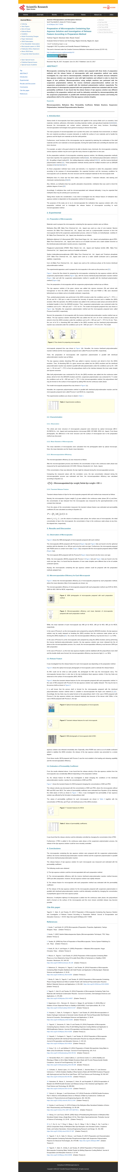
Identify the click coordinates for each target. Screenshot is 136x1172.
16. (48, 1081)
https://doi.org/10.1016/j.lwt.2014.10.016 (59, 1088)
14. (48, 1058)
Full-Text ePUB (102, 27)
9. (47, 1003)
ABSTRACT (24, 73)
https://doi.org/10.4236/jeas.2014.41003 (59, 1031)
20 (64, 186)
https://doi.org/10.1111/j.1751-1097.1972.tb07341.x (63, 1110)
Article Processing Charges (29, 36)
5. (47, 955)
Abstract (100, 20)
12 (63, 162)
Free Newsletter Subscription (30, 44)
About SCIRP (64, 1165)
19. (48, 1114)
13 (54, 165)
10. (48, 1012)
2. (47, 934)
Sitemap (70, 1165)
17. (48, 1093)
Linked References (104, 30)
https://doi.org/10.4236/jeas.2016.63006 (59, 1155)
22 (65, 636)
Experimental (24, 80)
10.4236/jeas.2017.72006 (55, 24)
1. (47, 927)
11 (98, 160)
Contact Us (76, 1165)
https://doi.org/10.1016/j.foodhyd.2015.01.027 (61, 1008)
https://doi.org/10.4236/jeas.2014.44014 (59, 1043)
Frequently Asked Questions (29, 54)
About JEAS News (26, 51)
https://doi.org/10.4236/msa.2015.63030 (96, 984)
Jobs (111, 15)
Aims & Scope (25, 29)
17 (65, 165)
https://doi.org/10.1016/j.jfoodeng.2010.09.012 (61, 1053)
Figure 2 (49, 540)
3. (47, 941)
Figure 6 (67, 685)
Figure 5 (49, 680)
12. (48, 1036)
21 (109, 269)
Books (54, 15)
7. (47, 979)
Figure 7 (49, 784)
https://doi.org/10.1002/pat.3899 (89, 1140)
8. (47, 991)
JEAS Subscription (26, 41)
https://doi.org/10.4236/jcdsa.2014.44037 (60, 998)
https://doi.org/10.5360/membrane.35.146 (60, 963)
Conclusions (24, 87)
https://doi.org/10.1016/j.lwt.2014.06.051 (59, 1076)
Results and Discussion (27, 83)
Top (21, 70)
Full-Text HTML (102, 25)
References (23, 94)
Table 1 (81, 396)
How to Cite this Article (105, 32)
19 (69, 180)
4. (47, 948)
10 (96, 160)
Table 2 (102, 799)
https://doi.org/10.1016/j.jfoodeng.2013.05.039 (61, 1065)
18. (48, 1105)
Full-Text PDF (102, 22)
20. (48, 1124)
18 (66, 180)
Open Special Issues (27, 60)
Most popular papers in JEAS (30, 46)
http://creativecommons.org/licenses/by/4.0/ (60, 52)
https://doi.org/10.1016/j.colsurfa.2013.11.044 (61, 1100)
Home (25, 15)
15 (60, 165)
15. (48, 1069)
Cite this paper (24, 90)
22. (48, 1148)
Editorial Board (25, 31)
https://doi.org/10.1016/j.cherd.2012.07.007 (60, 1131)
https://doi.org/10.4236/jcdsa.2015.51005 (60, 1020)
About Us (97, 15)
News (83, 15)
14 (57, 165)
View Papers (24, 26)
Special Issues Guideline (28, 65)
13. (48, 1048)
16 (62, 165)
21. (48, 1136)
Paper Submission (26, 39)
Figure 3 (49, 580)
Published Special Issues (28, 62)
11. (48, 1024)
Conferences (69, 15)
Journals (40, 15)
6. (47, 967)
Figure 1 (49, 273)
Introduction (23, 77)
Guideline (23, 34)
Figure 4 (49, 668)
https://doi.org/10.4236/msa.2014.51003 (59, 974)
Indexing (23, 24)
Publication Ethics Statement (29, 49)
